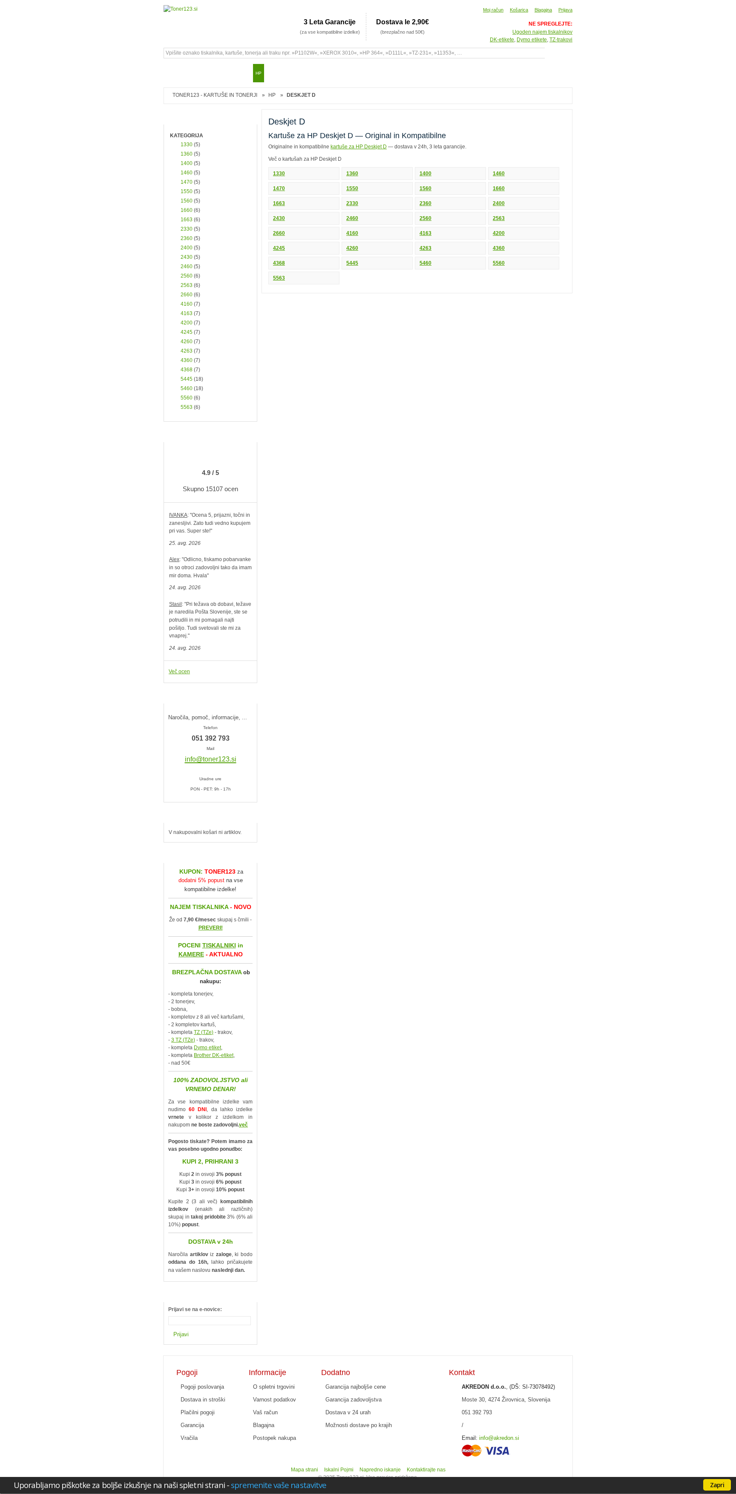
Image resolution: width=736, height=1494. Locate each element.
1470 (279, 188)
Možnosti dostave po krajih (358, 1425)
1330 (279, 174)
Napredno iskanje (380, 1470)
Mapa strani (304, 1470)
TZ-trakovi (560, 40)
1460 (499, 174)
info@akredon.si (499, 1438)
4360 (499, 248)
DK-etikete (502, 40)
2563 (499, 218)
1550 (352, 188)
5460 (425, 263)
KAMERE (191, 954)
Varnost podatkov (274, 1399)
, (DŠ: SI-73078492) (508, 1387)
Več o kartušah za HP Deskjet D (305, 159)
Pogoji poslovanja (202, 1387)
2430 (279, 218)
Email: (469, 1438)
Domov (174, 73)
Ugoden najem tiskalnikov (542, 32)
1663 (279, 203)
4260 (352, 248)
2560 (425, 218)
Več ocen (179, 672)
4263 (425, 248)
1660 (499, 188)
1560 (425, 188)
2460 (352, 218)
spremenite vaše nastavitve (278, 1485)
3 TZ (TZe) (183, 1040)
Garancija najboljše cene (355, 1387)
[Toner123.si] (181, 9)
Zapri (717, 1484)
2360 (425, 203)
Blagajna (543, 9)
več (243, 1125)
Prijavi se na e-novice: (195, 1309)
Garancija (192, 1425)
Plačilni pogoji (198, 1412)
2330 (352, 203)
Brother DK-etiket (213, 1055)
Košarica (519, 9)
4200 (499, 233)
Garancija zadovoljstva (353, 1399)
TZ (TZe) (203, 1032)
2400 (499, 203)
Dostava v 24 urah (348, 1412)
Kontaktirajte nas (426, 1470)
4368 (279, 263)
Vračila (189, 1438)
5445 (352, 263)
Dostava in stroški (203, 1399)
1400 (425, 174)
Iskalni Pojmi (339, 1470)
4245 (279, 248)
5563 (279, 278)
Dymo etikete (532, 40)
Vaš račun (265, 1412)
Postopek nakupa (274, 1438)
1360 (352, 174)
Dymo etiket (207, 1048)
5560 (499, 263)
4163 (425, 233)
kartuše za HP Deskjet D (359, 147)
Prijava (565, 9)
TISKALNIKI (219, 945)
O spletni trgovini (274, 1387)
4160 (352, 233)
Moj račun (493, 9)
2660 (279, 233)
